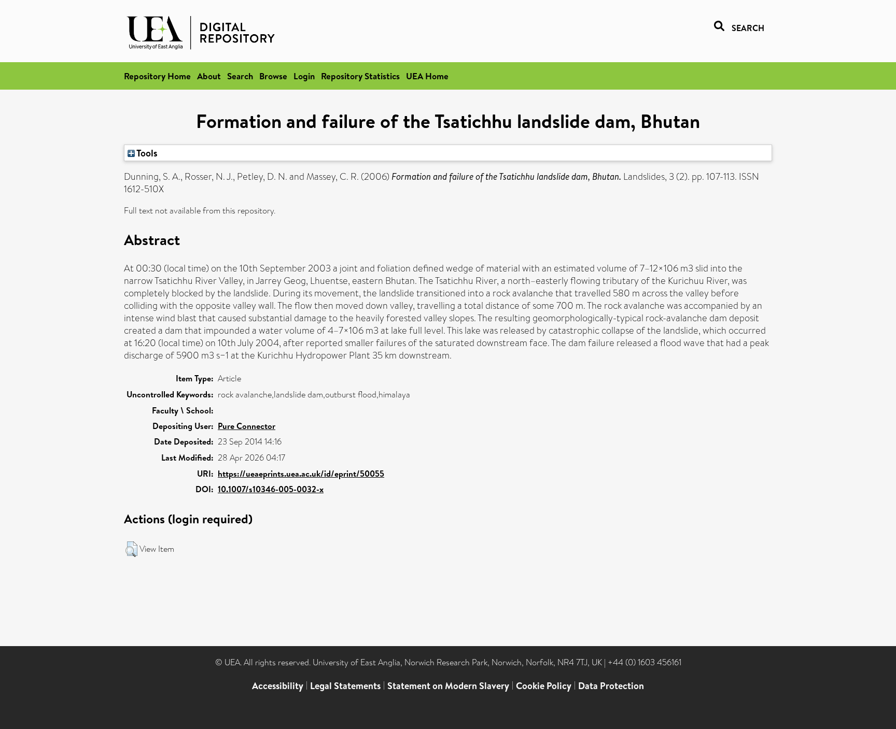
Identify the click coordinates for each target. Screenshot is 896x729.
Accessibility (277, 685)
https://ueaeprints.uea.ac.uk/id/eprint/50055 (301, 473)
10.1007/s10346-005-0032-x (271, 489)
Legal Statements (345, 685)
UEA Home (427, 76)
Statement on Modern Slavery (448, 685)
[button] (131, 549)
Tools (146, 153)
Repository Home (157, 76)
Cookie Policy (543, 685)
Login (304, 76)
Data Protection (611, 685)
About (209, 76)
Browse (273, 76)
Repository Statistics (360, 76)
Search (240, 76)
